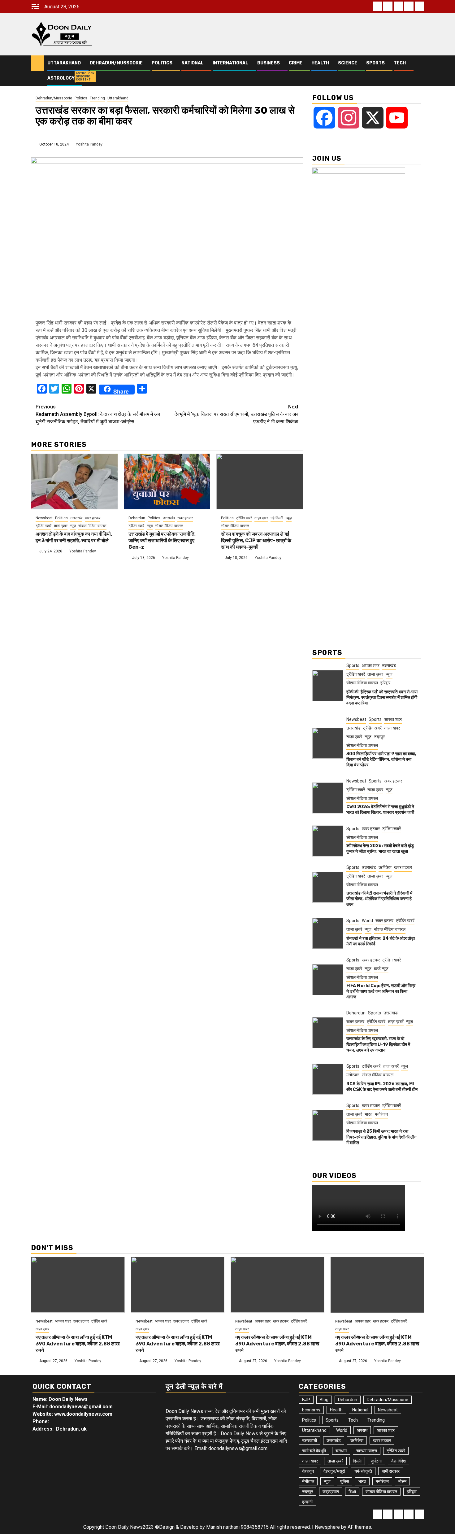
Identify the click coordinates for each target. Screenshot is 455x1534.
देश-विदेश (398, 1460)
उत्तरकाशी (309, 1440)
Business (268, 63)
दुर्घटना (376, 1460)
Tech (400, 63)
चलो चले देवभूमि (314, 1450)
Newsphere (327, 1527)
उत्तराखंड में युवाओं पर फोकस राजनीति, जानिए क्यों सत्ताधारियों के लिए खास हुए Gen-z (162, 540)
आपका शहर (370, 665)
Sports (375, 63)
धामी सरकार (391, 1471)
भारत (368, 1114)
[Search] (419, 71)
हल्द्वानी (307, 1501)
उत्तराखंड (76, 518)
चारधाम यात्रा (366, 1450)
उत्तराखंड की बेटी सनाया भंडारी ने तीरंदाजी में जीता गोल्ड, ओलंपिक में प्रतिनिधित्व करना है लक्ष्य (379, 899)
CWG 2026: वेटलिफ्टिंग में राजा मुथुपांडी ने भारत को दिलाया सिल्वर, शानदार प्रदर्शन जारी (380, 809)
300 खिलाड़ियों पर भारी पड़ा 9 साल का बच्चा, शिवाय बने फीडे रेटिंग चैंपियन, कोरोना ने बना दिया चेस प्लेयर (381, 759)
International (230, 63)
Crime (295, 63)
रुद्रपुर (379, 736)
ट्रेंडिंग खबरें (43, 526)
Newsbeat (44, 518)
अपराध (362, 1430)
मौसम (402, 1481)
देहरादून (308, 1471)
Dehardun (136, 518)
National (192, 63)
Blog (324, 1399)
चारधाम (341, 1450)
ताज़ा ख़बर (60, 526)
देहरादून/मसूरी (334, 1471)
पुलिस (344, 1481)
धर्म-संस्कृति (363, 1471)
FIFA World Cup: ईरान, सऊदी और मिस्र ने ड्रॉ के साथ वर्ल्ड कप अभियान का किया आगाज (380, 991)
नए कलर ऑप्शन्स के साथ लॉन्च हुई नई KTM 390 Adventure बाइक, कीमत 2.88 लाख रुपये (77, 1343)
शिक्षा (352, 1491)
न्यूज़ (73, 526)
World (367, 920)
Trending (97, 98)
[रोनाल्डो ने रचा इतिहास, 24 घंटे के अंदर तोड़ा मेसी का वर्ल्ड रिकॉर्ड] (327, 933)
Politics (162, 63)
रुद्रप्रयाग (331, 1491)
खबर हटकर (92, 518)
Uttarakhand (64, 63)
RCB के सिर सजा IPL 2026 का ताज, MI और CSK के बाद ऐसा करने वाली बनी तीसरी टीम (382, 1086)
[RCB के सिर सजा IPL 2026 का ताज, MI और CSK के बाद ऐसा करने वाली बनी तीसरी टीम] (327, 1079)
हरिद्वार (385, 682)
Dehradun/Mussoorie (116, 63)
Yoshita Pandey (89, 144)
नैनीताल (308, 1481)
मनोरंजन (352, 1074)
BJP (306, 1399)
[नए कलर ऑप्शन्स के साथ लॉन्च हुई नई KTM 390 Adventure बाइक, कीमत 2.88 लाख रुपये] (78, 1285)
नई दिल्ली (277, 518)
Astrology (61, 78)
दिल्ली (357, 1460)
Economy (311, 1409)
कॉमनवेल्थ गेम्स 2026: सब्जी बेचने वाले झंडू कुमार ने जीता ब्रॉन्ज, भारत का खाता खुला (380, 848)
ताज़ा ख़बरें (354, 736)
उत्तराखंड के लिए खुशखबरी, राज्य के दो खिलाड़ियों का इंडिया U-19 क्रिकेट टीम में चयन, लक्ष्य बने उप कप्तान (378, 1044)
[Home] (38, 63)
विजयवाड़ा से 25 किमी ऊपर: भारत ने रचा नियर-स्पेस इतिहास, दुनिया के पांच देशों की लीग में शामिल (381, 1137)
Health (320, 63)
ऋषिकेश (385, 867)
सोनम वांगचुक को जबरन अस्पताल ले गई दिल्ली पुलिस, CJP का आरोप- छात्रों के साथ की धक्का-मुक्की (256, 540)
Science (347, 63)
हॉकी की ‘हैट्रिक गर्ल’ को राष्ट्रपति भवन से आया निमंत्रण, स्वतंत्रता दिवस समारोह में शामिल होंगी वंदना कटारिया (382, 697)
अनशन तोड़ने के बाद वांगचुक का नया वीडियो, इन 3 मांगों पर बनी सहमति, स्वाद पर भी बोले (74, 537)
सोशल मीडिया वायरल (92, 526)
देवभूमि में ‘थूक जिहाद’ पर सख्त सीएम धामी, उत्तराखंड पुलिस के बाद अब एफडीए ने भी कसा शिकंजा (236, 414)
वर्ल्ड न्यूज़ (381, 968)
